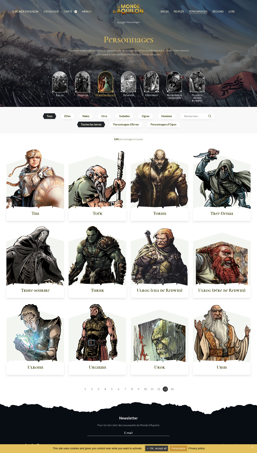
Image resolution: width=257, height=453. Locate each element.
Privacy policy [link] (196, 448)
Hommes (166, 116)
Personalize (178, 448)
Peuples (179, 11)
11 (152, 389)
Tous (50, 116)
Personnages (198, 11)
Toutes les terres (91, 124)
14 (172, 389)
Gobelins (124, 116)
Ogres (145, 116)
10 (145, 389)
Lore (232, 11)
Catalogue (51, 11)
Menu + (87, 11)
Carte (68, 11)
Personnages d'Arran (126, 124)
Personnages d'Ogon (163, 124)
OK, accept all (157, 448)
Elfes (67, 116)
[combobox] (197, 116)
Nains (86, 116)
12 (158, 389)
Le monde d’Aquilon (25, 11)
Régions (217, 11)
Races (165, 11)
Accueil (121, 22)
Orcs (104, 116)
